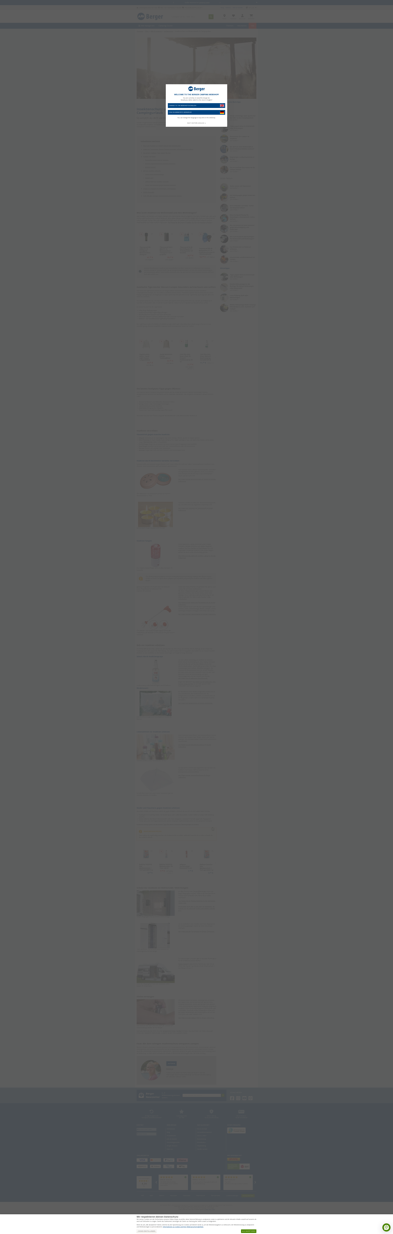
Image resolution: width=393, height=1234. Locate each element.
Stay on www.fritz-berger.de (180, 112)
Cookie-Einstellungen (146, 1231)
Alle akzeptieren (248, 1231)
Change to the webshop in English (182, 105)
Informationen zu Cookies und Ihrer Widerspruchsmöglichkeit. (183, 1227)
